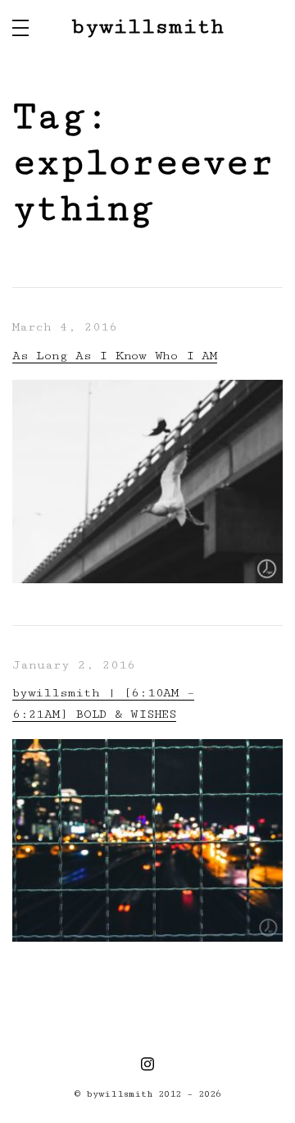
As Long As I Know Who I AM (114, 356)
